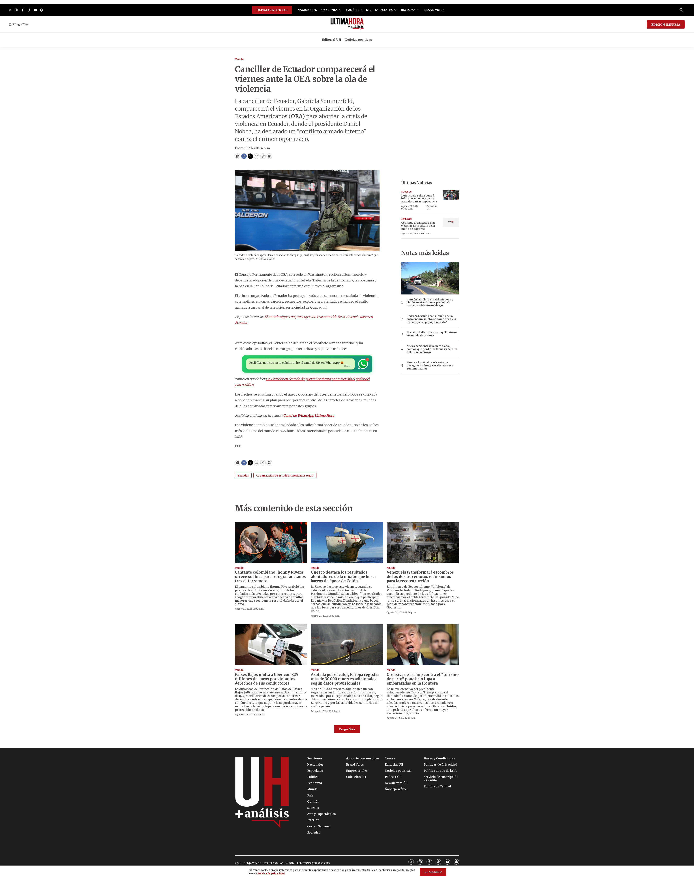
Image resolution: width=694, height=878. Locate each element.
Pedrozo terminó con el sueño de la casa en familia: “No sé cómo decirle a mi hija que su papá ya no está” (431, 319)
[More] (340, 10)
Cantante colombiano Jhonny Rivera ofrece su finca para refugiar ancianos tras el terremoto (270, 576)
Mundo (239, 59)
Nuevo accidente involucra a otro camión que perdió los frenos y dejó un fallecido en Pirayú (432, 349)
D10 (368, 10)
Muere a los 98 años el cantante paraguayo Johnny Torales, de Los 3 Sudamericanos (430, 365)
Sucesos (406, 191)
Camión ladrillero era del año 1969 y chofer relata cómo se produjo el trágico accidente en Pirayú (430, 302)
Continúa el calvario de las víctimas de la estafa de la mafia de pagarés (418, 225)
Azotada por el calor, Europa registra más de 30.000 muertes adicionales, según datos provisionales (345, 678)
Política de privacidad (271, 873)
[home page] (347, 24)
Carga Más (347, 729)
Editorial (406, 219)
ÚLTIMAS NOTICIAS (271, 10)
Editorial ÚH (331, 39)
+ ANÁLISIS (354, 10)
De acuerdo (433, 871)
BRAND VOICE (434, 10)
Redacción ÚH (432, 207)
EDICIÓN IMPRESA (665, 24)
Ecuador (243, 475)
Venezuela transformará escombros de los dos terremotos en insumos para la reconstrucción (420, 576)
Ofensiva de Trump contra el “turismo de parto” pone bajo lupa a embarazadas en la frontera (423, 678)
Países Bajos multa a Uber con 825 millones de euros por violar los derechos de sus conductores (266, 678)
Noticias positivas (358, 39)
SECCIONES (329, 10)
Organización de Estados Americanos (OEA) (285, 475)
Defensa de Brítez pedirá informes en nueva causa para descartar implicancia (419, 198)
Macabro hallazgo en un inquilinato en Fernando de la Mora (432, 334)
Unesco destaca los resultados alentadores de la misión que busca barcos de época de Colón (343, 576)
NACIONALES (307, 10)
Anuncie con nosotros (362, 758)
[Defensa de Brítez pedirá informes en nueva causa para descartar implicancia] (451, 195)
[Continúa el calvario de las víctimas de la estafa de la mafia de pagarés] (451, 222)
